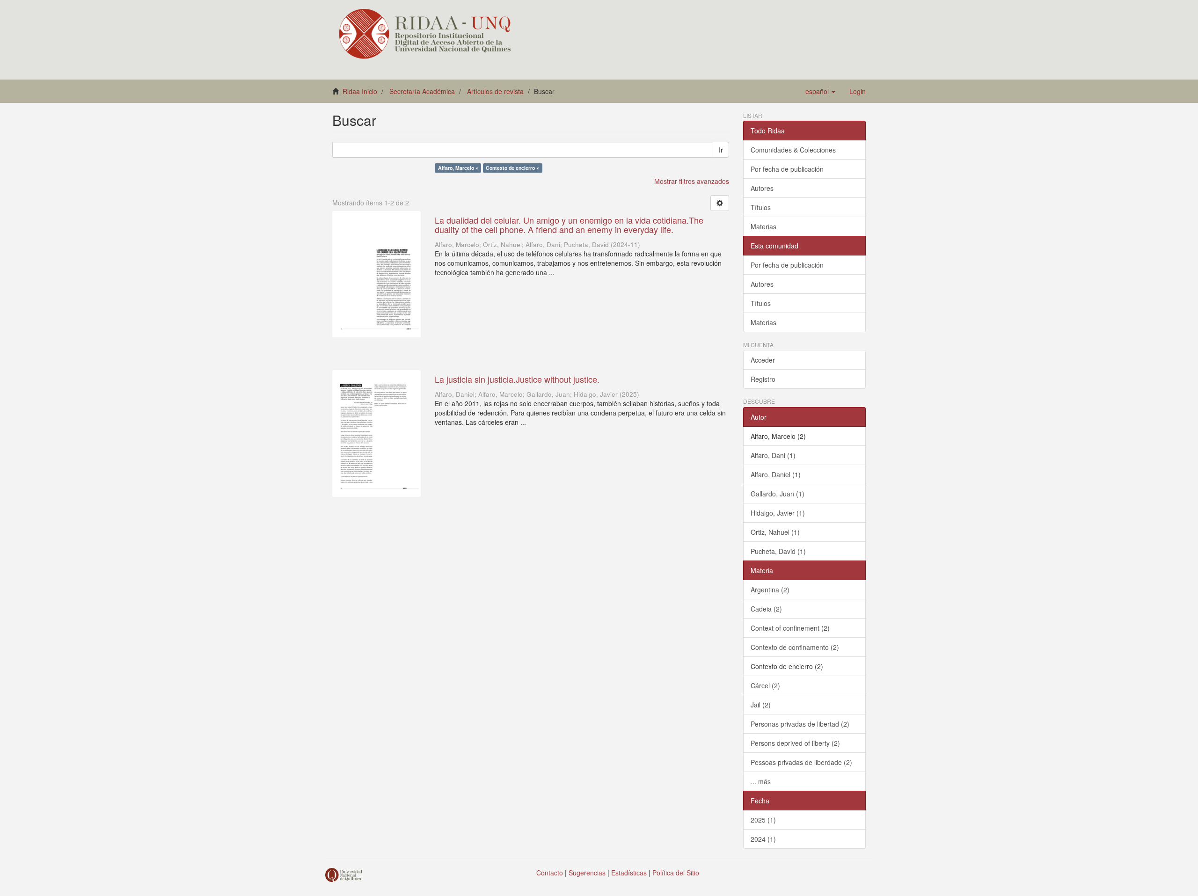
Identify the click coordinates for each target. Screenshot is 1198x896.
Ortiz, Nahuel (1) (775, 532)
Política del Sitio (675, 872)
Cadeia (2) (766, 608)
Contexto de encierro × (512, 167)
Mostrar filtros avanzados (691, 181)
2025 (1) (763, 819)
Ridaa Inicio (360, 91)
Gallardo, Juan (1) (777, 493)
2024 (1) (763, 839)
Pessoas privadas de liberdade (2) (801, 762)
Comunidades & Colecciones (793, 149)
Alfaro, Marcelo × (458, 167)
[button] (820, 91)
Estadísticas (629, 872)
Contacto (549, 872)
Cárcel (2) (765, 685)
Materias (763, 226)
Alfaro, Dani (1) (773, 455)
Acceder (763, 359)
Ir (721, 149)
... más (761, 781)
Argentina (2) (770, 589)
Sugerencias (587, 872)
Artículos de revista (495, 91)
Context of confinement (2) (790, 628)
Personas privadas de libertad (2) (800, 723)
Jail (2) (761, 704)
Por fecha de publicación (787, 169)
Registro (763, 379)
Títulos (761, 207)
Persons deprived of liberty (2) (795, 743)
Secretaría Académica (422, 91)
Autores (762, 188)
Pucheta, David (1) (778, 551)
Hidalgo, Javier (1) (778, 512)
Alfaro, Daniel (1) (776, 474)
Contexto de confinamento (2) (795, 647)
